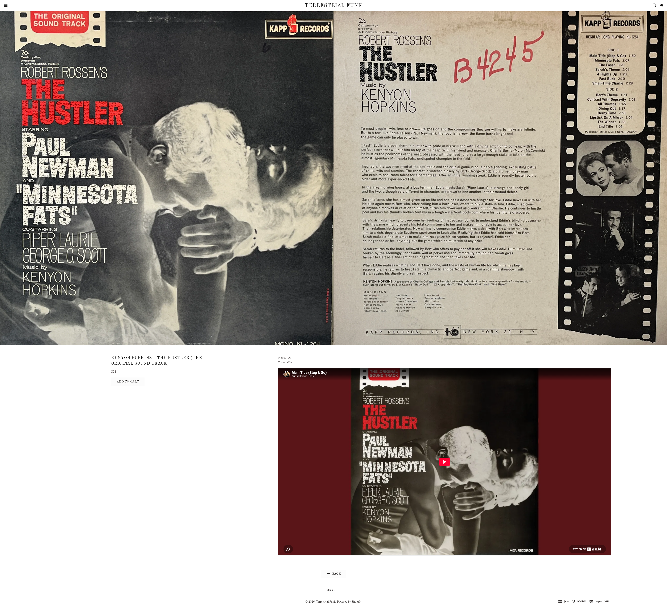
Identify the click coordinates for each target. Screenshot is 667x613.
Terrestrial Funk (333, 5)
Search (333, 590)
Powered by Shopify (349, 601)
